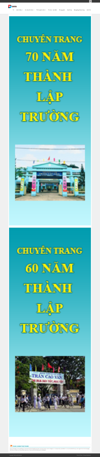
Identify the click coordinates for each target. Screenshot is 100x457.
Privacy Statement (87, 455)
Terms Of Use (79, 455)
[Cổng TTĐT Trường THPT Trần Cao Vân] (12, 6)
